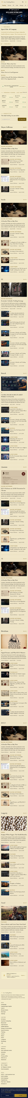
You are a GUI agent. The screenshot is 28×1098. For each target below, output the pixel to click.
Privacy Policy (8, 1091)
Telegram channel (7, 1068)
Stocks (9, 5)
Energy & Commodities (6, 1030)
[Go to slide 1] (12, 21)
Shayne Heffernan (4, 42)
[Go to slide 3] (15, 21)
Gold (17, 5)
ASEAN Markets (5, 1028)
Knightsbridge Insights (6, 1008)
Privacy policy (4, 1057)
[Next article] (26, 16)
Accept (20, 1095)
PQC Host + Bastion (5, 1083)
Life (2, 1045)
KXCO (2, 1039)
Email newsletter (5, 1070)
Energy (21, 5)
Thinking (3, 1033)
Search (2, 1010)
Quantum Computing (6, 1022)
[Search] (23, 2)
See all (25, 128)
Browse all (25, 94)
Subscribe (22, 121)
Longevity (3, 1041)
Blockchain (3, 1024)
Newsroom (3, 1061)
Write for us (4, 1059)
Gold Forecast (4, 1026)
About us (3, 1050)
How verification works (6, 1052)
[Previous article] (2, 16)
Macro (2, 1037)
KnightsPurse (4, 1081)
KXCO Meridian (4, 1080)
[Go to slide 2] (13, 21)
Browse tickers (4, 1011)
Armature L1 (4, 1085)
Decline (7, 1095)
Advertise (3, 1054)
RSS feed (3, 1013)
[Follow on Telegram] (26, 2)
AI (25, 5)
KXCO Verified (4, 1078)
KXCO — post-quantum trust (8, 1076)
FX (13, 5)
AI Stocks (3, 1021)
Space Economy (5, 1032)
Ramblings (3, 1043)
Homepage (3, 1006)
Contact (3, 1056)
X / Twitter (5, 1066)
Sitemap (3, 1015)
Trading (4, 5)
